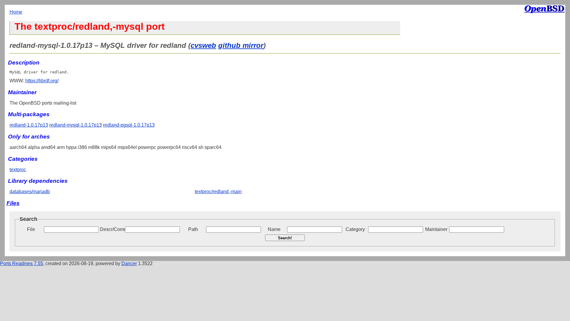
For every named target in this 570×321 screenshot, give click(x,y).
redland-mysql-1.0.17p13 (75, 125)
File (31, 229)
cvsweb (203, 45)
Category (355, 229)
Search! (285, 238)
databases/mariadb (30, 191)
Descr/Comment (112, 229)
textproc (18, 169)
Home (16, 12)
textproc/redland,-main (218, 191)
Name (274, 229)
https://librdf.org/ (41, 80)
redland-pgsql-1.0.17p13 (129, 125)
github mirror (240, 45)
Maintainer (436, 229)
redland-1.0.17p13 (29, 125)
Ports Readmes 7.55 (21, 263)
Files (13, 203)
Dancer (129, 263)
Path (193, 229)
